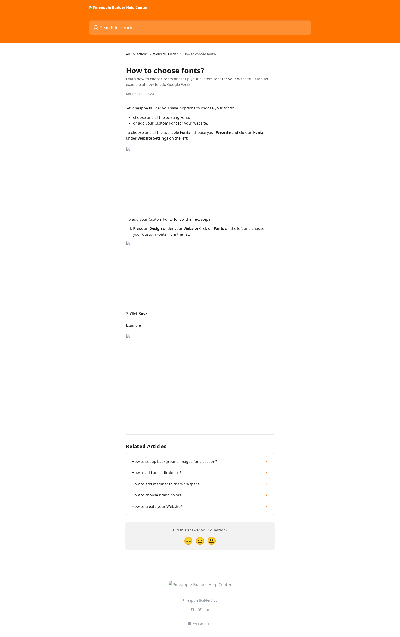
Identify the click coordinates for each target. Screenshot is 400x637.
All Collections (137, 54)
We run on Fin (202, 623)
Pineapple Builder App (200, 600)
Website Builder (165, 54)
